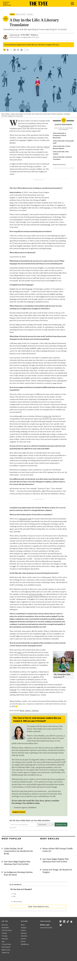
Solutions (24, 936)
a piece (19, 652)
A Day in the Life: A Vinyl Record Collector (61, 147)
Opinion (23, 939)
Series (23, 941)
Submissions (6, 947)
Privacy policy (13, 827)
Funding (4, 936)
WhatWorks (25, 944)
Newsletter (5, 928)
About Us (5, 925)
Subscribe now (61, 824)
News (12, 14)
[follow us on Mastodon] (14, 49)
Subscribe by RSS (46, 928)
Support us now (19, 812)
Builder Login (44, 925)
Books (18, 14)
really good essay (25, 518)
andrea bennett (14, 35)
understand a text (27, 126)
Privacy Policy (6, 944)
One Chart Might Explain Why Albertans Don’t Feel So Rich (17, 862)
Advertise (5, 939)
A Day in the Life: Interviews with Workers (63, 128)
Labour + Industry (27, 14)
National (24, 933)
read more (58, 677)
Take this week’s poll (38, 907)
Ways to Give (6, 950)
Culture (23, 930)
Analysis (23, 928)
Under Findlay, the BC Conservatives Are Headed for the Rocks (18, 851)
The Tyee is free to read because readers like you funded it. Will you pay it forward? (37, 719)
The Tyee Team (7, 930)
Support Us (5, 952)
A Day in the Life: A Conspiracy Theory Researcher (59, 135)
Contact (4, 933)
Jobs (3, 941)
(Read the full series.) (59, 164)
